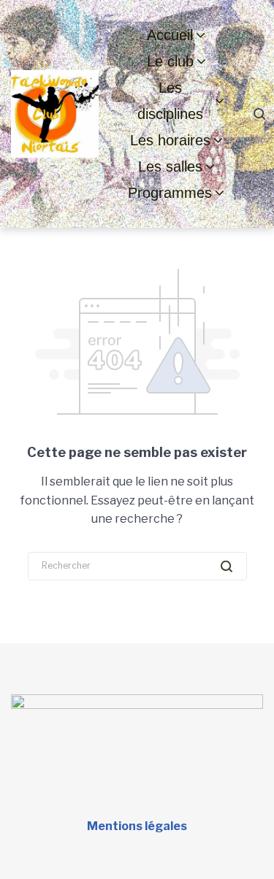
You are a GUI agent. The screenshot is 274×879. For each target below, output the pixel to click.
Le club (170, 61)
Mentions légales (137, 826)
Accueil (170, 35)
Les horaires (170, 140)
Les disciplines (170, 101)
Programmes (170, 193)
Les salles (170, 166)
